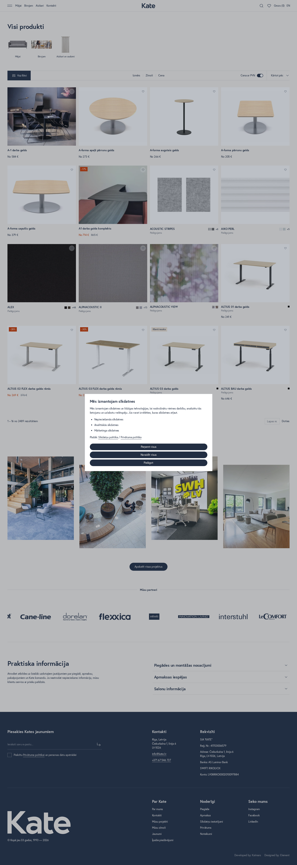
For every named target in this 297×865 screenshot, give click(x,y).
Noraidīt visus (149, 454)
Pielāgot (148, 462)
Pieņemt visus (148, 446)
